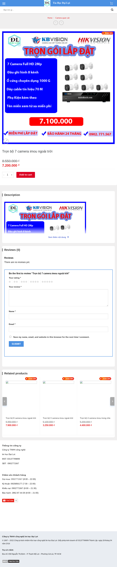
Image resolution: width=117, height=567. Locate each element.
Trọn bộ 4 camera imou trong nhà (95, 418)
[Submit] (112, 10)
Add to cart (25, 174)
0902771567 (16, 479)
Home (50, 18)
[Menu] (4, 3)
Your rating (15, 278)
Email (12, 324)
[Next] (112, 401)
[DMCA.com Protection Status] (10, 561)
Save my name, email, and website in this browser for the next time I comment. (51, 337)
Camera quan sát (62, 18)
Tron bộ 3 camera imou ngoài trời (58, 418)
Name (12, 311)
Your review (15, 287)
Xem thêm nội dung (57, 237)
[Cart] (112, 3)
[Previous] (5, 401)
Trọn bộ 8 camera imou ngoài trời (21, 418)
